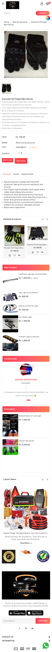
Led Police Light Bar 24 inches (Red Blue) (35, 274)
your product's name (24, 642)
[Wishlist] (14, 255)
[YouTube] (32, 628)
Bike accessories (20, 22)
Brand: (5, 143)
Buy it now (21, 161)
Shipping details (27, 174)
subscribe (43, 621)
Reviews (16, 174)
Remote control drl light (28, 306)
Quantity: (6, 153)
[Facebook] (19, 628)
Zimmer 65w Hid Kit (26, 441)
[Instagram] (26, 628)
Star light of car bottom (28, 293)
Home (6, 22)
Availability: (21, 147)
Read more (25, 543)
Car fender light (25, 317)
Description (7, 174)
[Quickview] (19, 255)
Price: (4, 137)
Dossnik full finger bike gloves (16, 248)
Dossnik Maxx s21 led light (30, 416)
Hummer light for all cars (29, 337)
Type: (4, 147)
